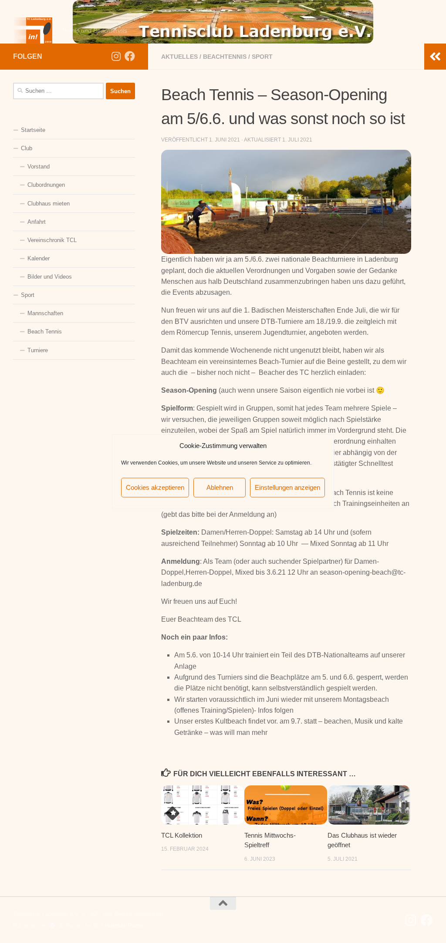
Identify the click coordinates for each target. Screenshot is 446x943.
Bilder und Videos (49, 276)
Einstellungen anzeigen (287, 487)
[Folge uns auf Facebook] (130, 56)
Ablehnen (219, 487)
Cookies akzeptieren (155, 487)
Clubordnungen (46, 185)
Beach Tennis (44, 331)
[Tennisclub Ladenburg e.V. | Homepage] (32, 30)
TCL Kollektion (181, 835)
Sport (262, 56)
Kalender (38, 258)
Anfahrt (36, 222)
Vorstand (38, 166)
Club (26, 148)
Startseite (33, 130)
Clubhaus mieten (48, 203)
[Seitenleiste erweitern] (435, 57)
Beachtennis (225, 56)
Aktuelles (179, 56)
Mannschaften (45, 313)
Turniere (37, 350)
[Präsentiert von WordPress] (52, 925)
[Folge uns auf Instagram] (116, 56)
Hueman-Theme (124, 925)
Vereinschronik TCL (52, 240)
